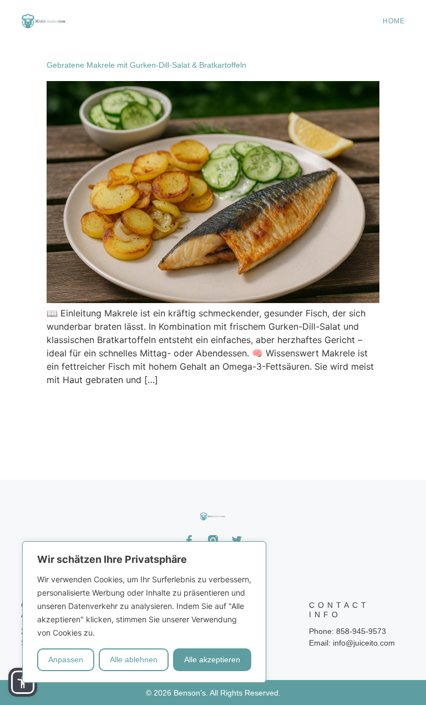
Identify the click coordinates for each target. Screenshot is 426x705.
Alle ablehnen (134, 659)
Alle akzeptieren (212, 659)
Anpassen (65, 659)
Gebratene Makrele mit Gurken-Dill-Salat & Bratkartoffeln (146, 65)
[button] (22, 682)
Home (394, 21)
